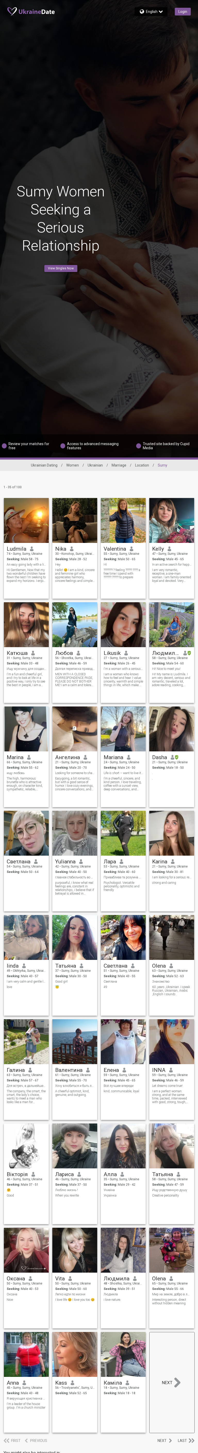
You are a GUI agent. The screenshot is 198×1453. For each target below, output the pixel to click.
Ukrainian (95, 465)
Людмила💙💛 (166, 653)
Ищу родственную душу (169, 1190)
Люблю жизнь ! (66, 1190)
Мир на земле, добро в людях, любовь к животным (172, 1294)
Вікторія (17, 1174)
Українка (110, 1195)
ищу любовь (15, 773)
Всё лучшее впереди (119, 1086)
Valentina (115, 549)
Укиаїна (109, 1190)
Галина (16, 1070)
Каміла (113, 1383)
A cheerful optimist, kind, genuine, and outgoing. (72, 1093)
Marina (15, 757)
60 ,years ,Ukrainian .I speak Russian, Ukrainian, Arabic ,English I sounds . (171, 990)
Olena (159, 966)
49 (105, 987)
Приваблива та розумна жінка (123, 877)
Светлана (18, 861)
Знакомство (160, 981)
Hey (58, 564)
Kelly (158, 549)
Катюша (17, 653)
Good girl (61, 981)
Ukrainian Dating (44, 465)
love (9, 987)
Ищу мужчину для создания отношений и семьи (26, 669)
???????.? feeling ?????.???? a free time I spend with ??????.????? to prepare (122, 573)
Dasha (159, 757)
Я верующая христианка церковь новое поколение (26, 1398)
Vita (60, 1278)
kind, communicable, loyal (121, 1091)
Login (182, 12)
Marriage (119, 465)
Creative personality (165, 1195)
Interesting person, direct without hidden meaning (169, 1301)
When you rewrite (67, 1195)
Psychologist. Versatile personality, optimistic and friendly (121, 886)
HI (105, 564)
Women (72, 465)
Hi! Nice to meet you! (166, 669)
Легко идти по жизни (70, 1294)
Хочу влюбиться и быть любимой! (75, 1086)
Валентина (68, 1070)
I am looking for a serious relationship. (172, 877)
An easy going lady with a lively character (26, 564)
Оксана (16, 1278)
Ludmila (16, 549)
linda (13, 966)
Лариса (64, 1174)
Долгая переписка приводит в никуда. (75, 669)
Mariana (113, 757)
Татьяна (65, 966)
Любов (64, 653)
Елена (111, 1070)
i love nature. (112, 1300)
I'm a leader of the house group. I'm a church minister (26, 1405)
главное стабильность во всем (75, 877)
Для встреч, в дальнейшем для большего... (26, 1086)
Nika (60, 549)
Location (142, 465)
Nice (10, 1300)
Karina (159, 861)
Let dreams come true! (167, 1086)
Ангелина (67, 757)
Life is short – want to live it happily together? (123, 773)
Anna (13, 1383)
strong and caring (164, 883)
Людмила (116, 1278)
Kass (61, 1383)
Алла (110, 1174)
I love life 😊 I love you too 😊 (75, 1300)
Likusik (112, 653)
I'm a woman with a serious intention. (123, 669)
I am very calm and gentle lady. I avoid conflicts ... (26, 981)
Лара (110, 861)
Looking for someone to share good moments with (75, 773)
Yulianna (65, 861)
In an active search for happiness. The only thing (172, 564)
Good (10, 1195)
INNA (159, 1070)
